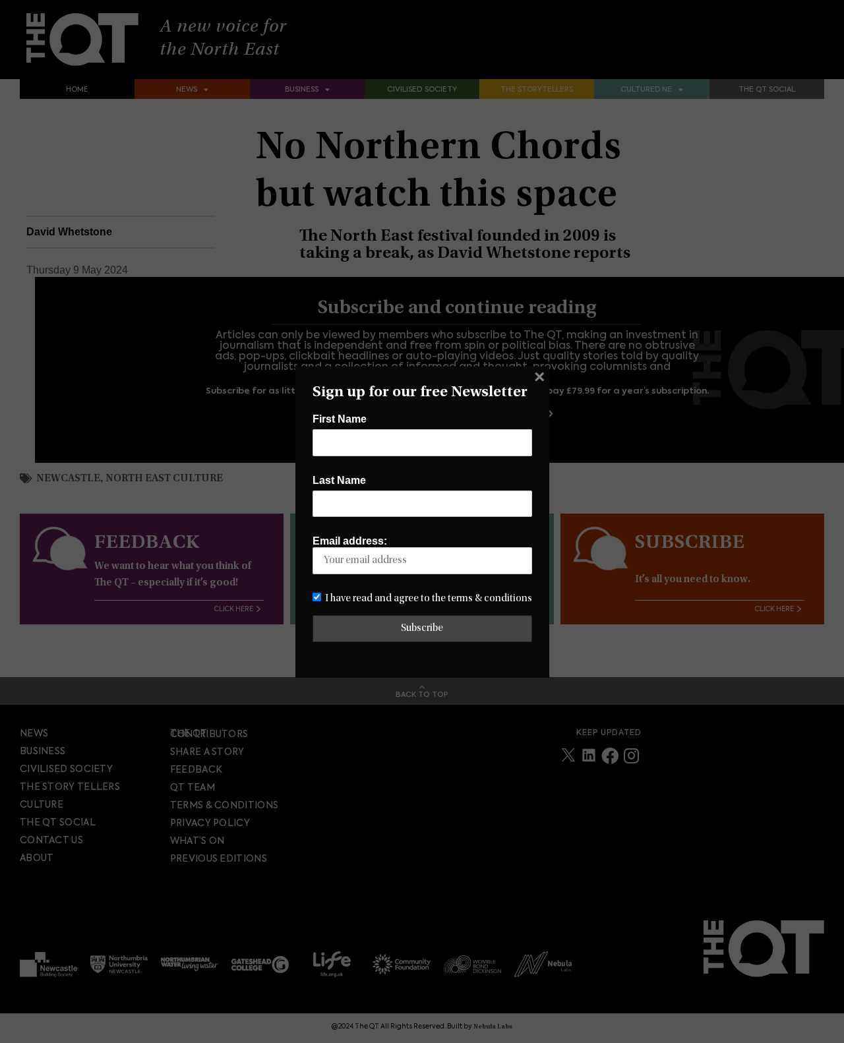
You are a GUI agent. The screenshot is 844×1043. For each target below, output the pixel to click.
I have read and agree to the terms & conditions (428, 598)
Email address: (350, 541)
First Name (340, 419)
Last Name (339, 480)
